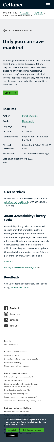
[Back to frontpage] (13, 5)
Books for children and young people (21, 359)
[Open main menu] (48, 4)
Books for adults (11, 355)
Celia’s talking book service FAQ (18, 377)
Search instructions (13, 380)
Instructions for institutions (17, 408)
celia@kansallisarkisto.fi (16, 202)
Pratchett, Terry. (30, 115)
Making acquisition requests (17, 366)
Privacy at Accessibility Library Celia (21, 267)
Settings (11, 435)
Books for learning (12, 362)
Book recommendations (15, 351)
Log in (8, 93)
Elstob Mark (28, 121)
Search (39, 13)
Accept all (12, 430)
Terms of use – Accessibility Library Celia (22, 401)
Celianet (25, 13)
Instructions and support (16, 373)
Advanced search (12, 344)
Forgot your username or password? (20, 397)
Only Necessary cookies (32, 430)
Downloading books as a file (17, 390)
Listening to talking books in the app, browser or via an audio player (21, 385)
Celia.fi (7, 261)
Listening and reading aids (16, 393)
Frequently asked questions (16, 411)
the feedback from (19, 287)
